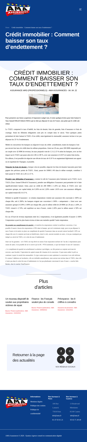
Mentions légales (36, 402)
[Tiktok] (70, 359)
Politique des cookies (37, 406)
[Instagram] (70, 351)
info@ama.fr (56, 416)
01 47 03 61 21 (57, 420)
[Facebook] (6, 420)
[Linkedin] (61, 359)
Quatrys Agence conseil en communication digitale (43, 436)
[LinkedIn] (14, 420)
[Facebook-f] (61, 351)
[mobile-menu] (74, 9)
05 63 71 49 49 (75, 420)
